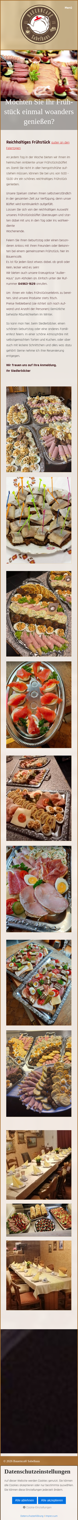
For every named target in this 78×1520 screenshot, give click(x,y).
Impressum (51, 1516)
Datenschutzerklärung (31, 1516)
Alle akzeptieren (52, 1500)
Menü (68, 8)
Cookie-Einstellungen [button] (38, 1507)
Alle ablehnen (24, 1500)
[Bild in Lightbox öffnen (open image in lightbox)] (38, 429)
